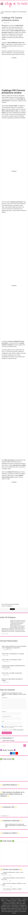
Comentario (4, 697)
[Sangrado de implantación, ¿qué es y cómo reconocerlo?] (1, 872)
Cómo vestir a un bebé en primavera (12, 673)
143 (9, 890)
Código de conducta (11, 900)
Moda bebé (7, 11)
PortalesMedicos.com (5, 815)
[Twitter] (14, 753)
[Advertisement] (14, 73)
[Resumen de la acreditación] (14, 800)
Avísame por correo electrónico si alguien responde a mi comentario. (12, 727)
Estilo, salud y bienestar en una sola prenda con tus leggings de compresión (14, 647)
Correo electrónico (6, 716)
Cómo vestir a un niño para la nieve (11, 659)
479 (10, 875)
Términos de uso (4, 899)
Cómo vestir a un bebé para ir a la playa (13, 653)
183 (11, 886)
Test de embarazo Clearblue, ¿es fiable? (12, 889)
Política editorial (21, 900)
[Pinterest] (17, 753)
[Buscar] (24, 745)
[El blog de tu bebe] (14, 4)
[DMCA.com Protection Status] (5, 835)
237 (10, 880)
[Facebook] (11, 753)
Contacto (5, 902)
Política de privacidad (18, 729)
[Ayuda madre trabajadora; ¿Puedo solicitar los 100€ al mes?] (1, 877)
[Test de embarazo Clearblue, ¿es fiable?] (1, 889)
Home (2, 11)
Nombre (4, 711)
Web (3, 721)
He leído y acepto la (13, 729)
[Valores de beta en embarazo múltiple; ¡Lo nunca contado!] (1, 883)
